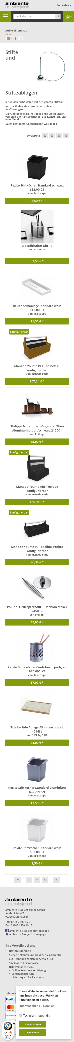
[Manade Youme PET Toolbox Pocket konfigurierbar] (37, 528)
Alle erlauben (33, 1024)
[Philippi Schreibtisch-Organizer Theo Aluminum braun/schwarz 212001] (37, 407)
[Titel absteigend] (45, 135)
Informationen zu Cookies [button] (36, 1005)
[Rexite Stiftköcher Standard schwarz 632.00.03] (37, 166)
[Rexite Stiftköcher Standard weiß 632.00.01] (37, 829)
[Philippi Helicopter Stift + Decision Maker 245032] (37, 588)
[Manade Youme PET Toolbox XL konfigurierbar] (37, 347)
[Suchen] (58, 16)
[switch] (8, 1037)
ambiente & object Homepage (27, 934)
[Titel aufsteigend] (52, 135)
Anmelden (63, 5)
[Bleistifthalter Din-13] (37, 227)
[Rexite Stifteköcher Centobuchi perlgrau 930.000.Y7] (37, 648)
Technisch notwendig (36, 1015)
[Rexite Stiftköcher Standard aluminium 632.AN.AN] (37, 769)
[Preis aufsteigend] (66, 135)
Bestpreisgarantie (20, 951)
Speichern (33, 1032)
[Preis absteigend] (59, 135)
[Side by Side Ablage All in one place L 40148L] (37, 708)
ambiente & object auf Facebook (29, 930)
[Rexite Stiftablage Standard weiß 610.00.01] (37, 287)
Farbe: (8, 34)
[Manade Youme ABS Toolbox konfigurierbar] (37, 467)
